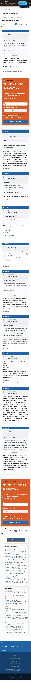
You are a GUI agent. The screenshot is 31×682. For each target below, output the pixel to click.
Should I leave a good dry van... (18, 595)
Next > (2, 26)
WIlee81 (10, 135)
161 (19, 24)
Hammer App (15, 666)
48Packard (14, 582)
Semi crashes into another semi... (20, 617)
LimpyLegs (14, 565)
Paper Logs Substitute (16, 570)
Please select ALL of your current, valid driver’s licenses (14, 114)
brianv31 (13, 579)
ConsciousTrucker (9, 562)
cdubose (13, 597)
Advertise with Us (15, 664)
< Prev (2, 24)
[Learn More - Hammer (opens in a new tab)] (15, 3)
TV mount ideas (16, 564)
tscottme (13, 554)
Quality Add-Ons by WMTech (15, 677)
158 (11, 24)
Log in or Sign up (24, 7)
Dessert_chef (16, 592)
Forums (4, 9)
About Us (15, 656)
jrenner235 (14, 609)
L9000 (11, 601)
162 (21, 24)
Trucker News (15, 658)
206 (26, 24)
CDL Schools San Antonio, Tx (20, 591)
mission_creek (17, 623)
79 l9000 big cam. (14, 600)
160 (16, 24)
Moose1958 (7, 576)
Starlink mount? (16, 567)
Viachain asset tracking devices (18, 578)
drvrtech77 (14, 618)
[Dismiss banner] (29, 3)
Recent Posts (14, 13)
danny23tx (11, 274)
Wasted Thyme (6, 71)
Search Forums (6, 13)
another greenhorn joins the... (19, 608)
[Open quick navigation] (27, 17)
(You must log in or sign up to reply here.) (10, 528)
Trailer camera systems (17, 556)
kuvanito (13, 571)
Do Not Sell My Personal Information (15, 669)
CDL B (13, 117)
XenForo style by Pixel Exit (15, 676)
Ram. (10, 627)
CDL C (21, 117)
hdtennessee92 (8, 615)
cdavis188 (14, 604)
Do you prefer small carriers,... (16, 626)
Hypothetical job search (17, 603)
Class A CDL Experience (10, 107)
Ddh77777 (14, 551)
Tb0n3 (9, 431)
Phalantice (14, 557)
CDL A (6, 117)
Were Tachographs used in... (18, 549)
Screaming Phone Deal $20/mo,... (19, 553)
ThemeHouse (24, 679)
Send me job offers (15, 121)
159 (14, 24)
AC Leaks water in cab (19, 621)
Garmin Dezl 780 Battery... (18, 581)
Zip (4, 101)
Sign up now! (16, 540)
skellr (9, 34)
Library (14, 661)
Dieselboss (14, 71)
